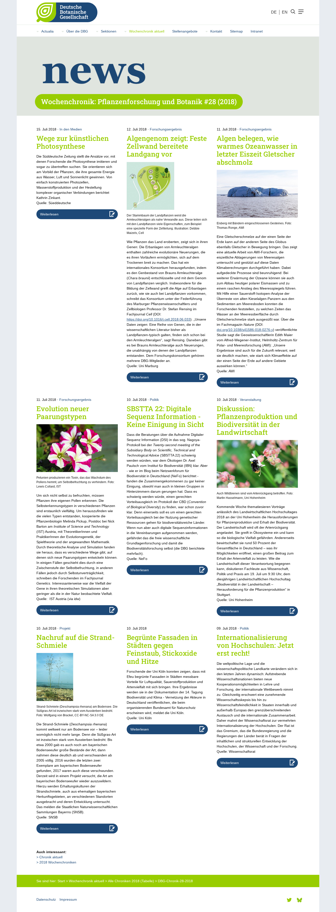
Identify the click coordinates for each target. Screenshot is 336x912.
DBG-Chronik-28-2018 (175, 881)
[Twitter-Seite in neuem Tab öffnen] (289, 900)
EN (285, 12)
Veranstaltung (250, 400)
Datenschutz (46, 899)
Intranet (257, 31)
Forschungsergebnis (166, 129)
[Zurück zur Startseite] (64, 12)
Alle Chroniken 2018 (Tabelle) (131, 881)
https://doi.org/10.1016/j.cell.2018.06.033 (158, 319)
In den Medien (71, 129)
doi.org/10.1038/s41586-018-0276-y (245, 330)
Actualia (47, 31)
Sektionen (108, 31)
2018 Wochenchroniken (57, 862)
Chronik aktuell (50, 857)
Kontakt (216, 31)
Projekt (65, 628)
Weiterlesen (49, 214)
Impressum (68, 899)
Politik (154, 400)
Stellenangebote (185, 31)
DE (274, 12)
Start (61, 881)
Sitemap (236, 31)
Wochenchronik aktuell (146, 31)
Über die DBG (77, 31)
